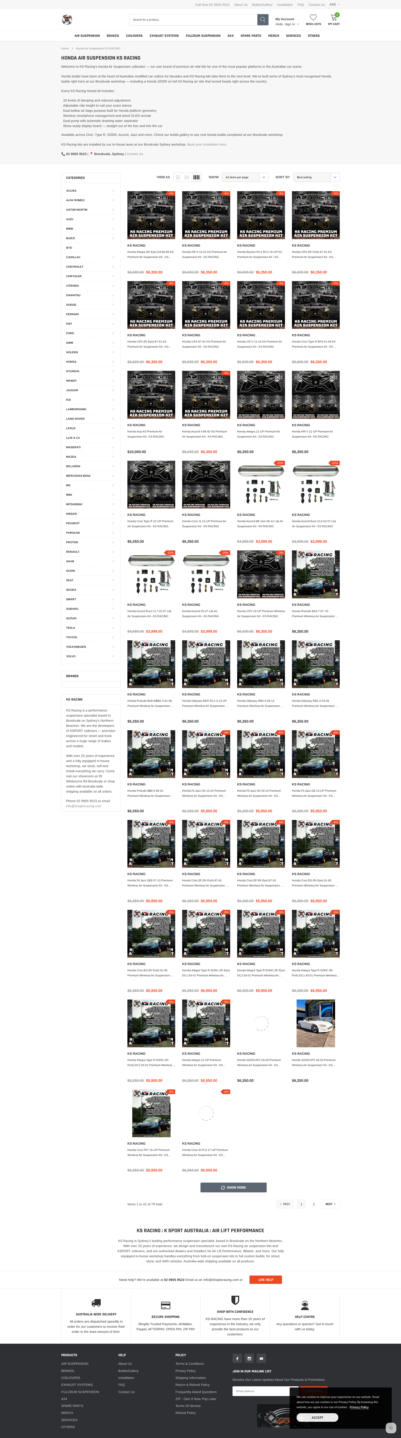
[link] (108, 741)
